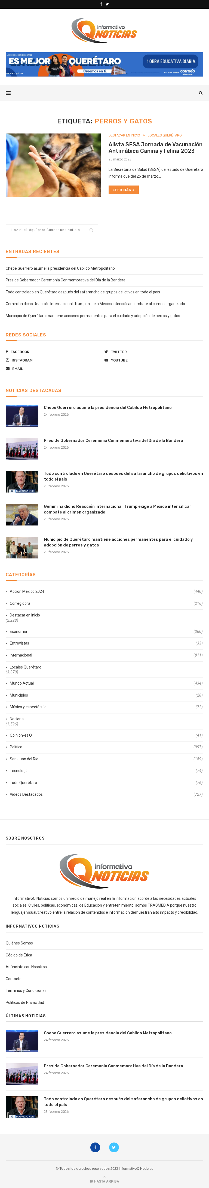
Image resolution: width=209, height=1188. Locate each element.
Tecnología (106, 770)
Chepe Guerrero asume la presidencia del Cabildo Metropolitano (60, 268)
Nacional (17, 719)
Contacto (13, 979)
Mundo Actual (106, 683)
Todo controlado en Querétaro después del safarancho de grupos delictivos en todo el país (83, 292)
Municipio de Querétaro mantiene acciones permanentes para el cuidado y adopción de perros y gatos (93, 316)
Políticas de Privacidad (25, 1002)
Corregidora (106, 603)
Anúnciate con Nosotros (26, 967)
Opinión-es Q (106, 735)
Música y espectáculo (106, 707)
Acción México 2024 (106, 591)
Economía (106, 631)
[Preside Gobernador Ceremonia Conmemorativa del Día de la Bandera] (22, 449)
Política (106, 747)
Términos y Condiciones (26, 990)
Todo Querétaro (106, 782)
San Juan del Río (106, 759)
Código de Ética (19, 955)
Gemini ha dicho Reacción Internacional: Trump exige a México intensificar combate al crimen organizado (95, 304)
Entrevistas (106, 643)
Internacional (106, 655)
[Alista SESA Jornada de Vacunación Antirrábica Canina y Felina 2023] (53, 165)
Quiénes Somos (19, 943)
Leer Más (122, 190)
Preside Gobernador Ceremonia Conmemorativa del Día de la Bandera (65, 280)
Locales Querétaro (165, 135)
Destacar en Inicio (124, 135)
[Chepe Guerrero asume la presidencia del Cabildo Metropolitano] (22, 416)
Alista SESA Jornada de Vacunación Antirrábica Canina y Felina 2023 (155, 147)
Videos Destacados (106, 794)
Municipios (106, 695)
